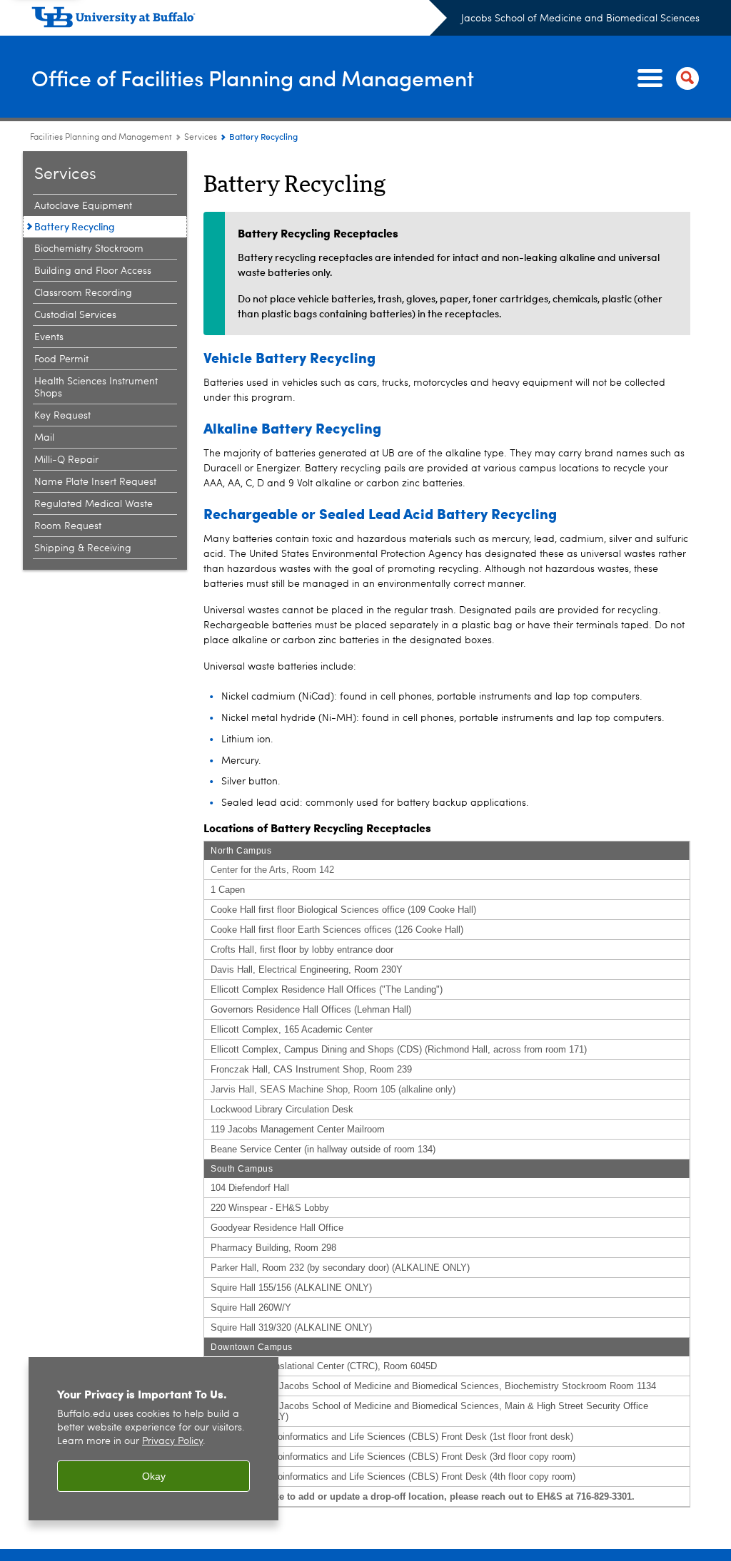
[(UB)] (239, 20)
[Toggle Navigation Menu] (665, 78)
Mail (44, 438)
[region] (153, 1438)
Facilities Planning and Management (101, 137)
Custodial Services (75, 315)
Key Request (62, 416)
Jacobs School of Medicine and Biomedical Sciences (580, 19)
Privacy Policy (172, 1441)
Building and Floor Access (92, 271)
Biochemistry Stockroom (88, 249)
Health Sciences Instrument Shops (96, 388)
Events (49, 337)
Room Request (67, 526)
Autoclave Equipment (83, 206)
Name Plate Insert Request (95, 482)
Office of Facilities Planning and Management (252, 77)
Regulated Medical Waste (93, 504)
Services (200, 137)
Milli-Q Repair (66, 460)
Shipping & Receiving (82, 548)
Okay (154, 1476)
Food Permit (61, 359)
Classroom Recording (83, 293)
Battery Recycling (74, 226)
